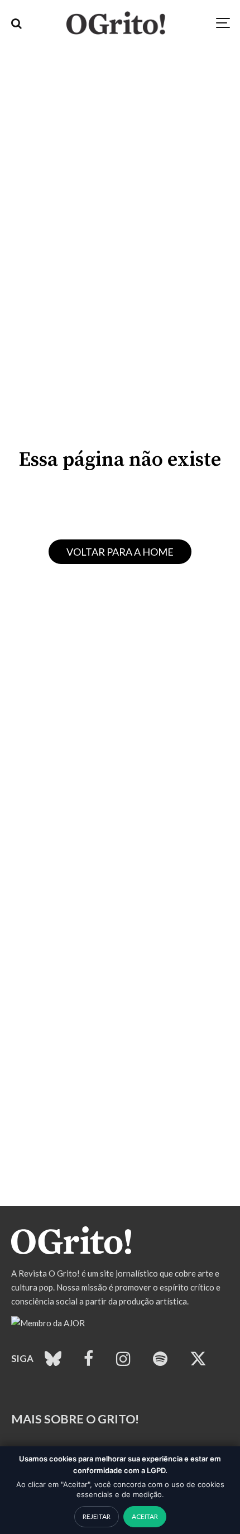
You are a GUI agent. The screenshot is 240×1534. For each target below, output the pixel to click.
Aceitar (145, 1516)
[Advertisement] (120, 1086)
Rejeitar (97, 1516)
